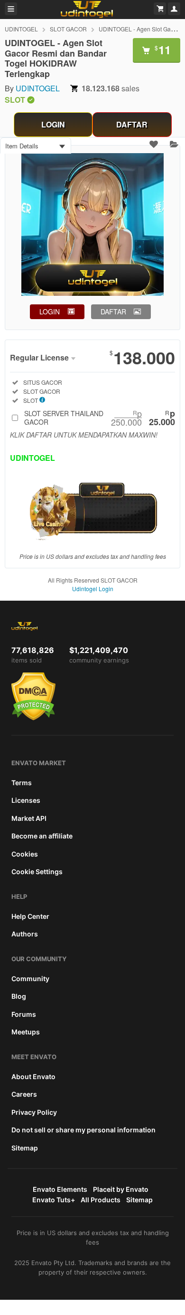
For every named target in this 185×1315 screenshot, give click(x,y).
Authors (24, 934)
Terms (21, 783)
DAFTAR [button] (113, 311)
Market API (28, 818)
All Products (100, 1200)
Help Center (30, 916)
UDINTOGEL (21, 29)
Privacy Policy (34, 1112)
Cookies (24, 854)
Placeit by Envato (120, 1189)
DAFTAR (132, 124)
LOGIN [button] (49, 311)
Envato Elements (60, 1189)
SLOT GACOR (68, 29)
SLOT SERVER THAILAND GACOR (99, 417)
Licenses (25, 800)
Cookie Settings (37, 871)
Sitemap (24, 1148)
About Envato (33, 1076)
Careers (24, 1094)
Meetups (25, 1032)
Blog (18, 996)
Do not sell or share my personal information (83, 1130)
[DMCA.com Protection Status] (33, 718)
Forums (23, 1014)
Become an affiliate (42, 836)
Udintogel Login (92, 588)
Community (30, 978)
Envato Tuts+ (53, 1200)
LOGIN (53, 124)
